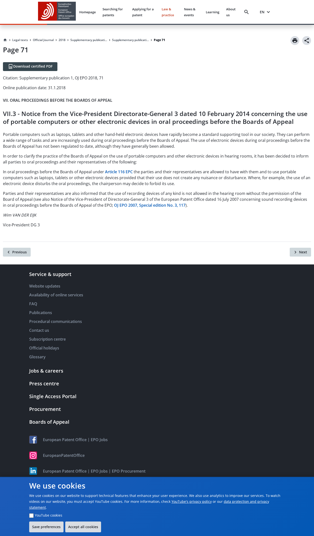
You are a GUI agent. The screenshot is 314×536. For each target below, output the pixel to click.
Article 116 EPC (119, 171)
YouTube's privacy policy (191, 501)
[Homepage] (5, 40)
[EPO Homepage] (57, 12)
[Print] (294, 40)
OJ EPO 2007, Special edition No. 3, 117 (149, 205)
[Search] (247, 12)
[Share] (306, 40)
